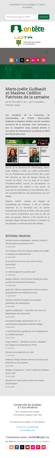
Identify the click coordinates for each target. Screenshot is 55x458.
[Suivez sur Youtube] (27, 60)
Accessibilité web (27, 430)
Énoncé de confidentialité (27, 427)
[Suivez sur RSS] (11, 60)
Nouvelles (39, 102)
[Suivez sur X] (22, 60)
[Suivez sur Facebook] (17, 60)
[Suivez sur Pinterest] (38, 60)
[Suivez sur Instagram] (43, 60)
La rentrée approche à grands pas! (20, 271)
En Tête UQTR (15, 102)
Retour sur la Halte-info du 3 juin (19, 352)
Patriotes (9, 105)
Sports (17, 105)
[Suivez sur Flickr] (33, 60)
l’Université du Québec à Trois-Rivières (33, 441)
